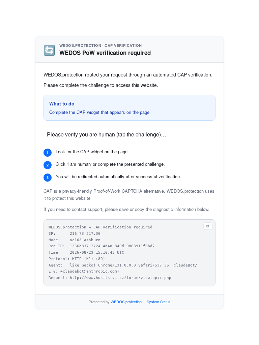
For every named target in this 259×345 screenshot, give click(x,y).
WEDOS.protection (126, 301)
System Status (159, 301)
